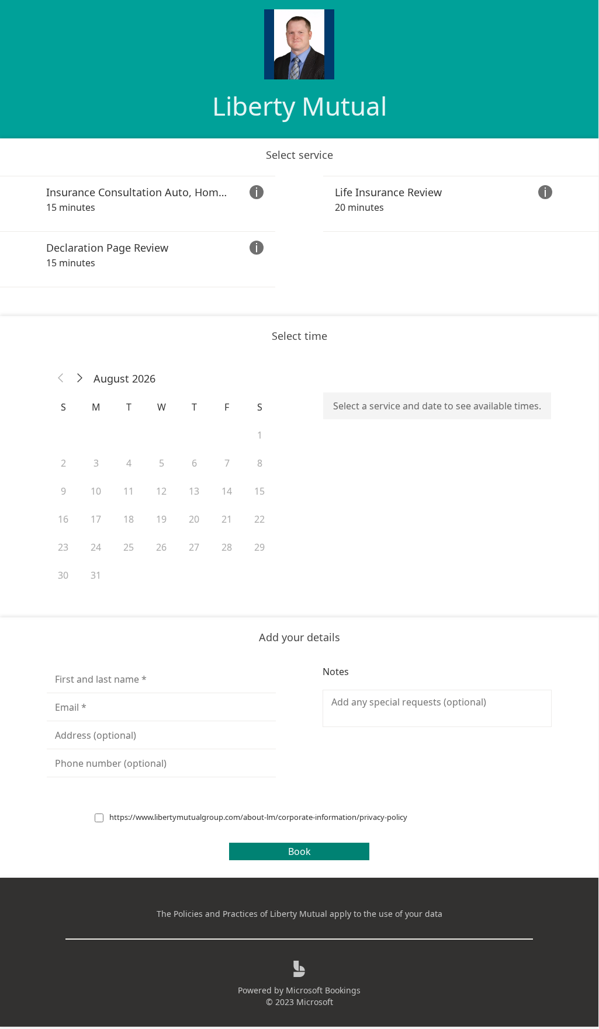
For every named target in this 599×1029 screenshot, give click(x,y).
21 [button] (226, 519)
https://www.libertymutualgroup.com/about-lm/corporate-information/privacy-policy (258, 817)
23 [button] (63, 547)
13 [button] (194, 491)
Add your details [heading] (299, 637)
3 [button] (96, 463)
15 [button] (259, 491)
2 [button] (63, 463)
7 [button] (227, 463)
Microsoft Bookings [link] (323, 990)
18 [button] (128, 519)
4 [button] (128, 463)
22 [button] (259, 519)
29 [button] (259, 547)
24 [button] (96, 547)
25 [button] (128, 547)
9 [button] (63, 491)
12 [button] (161, 491)
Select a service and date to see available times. (437, 405)
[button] (60, 378)
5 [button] (161, 463)
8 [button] (259, 463)
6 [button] (194, 463)
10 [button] (96, 491)
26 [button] (161, 547)
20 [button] (194, 519)
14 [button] (226, 491)
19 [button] (161, 519)
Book (299, 851)
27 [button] (194, 547)
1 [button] (259, 435)
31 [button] (96, 575)
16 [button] (63, 519)
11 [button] (128, 491)
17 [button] (96, 519)
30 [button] (63, 575)
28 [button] (226, 547)
